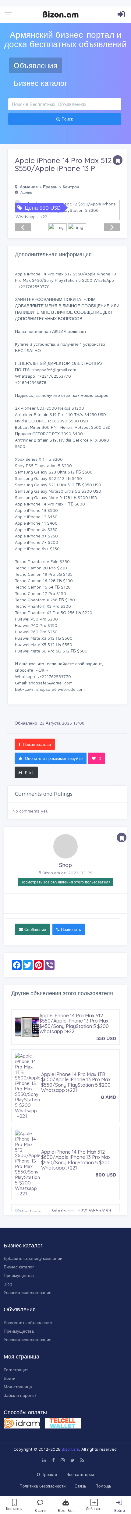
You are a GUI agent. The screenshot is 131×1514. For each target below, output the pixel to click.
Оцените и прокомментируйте (53, 758)
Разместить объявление (28, 1322)
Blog (8, 1283)
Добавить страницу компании (33, 1258)
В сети (40, 1510)
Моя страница (18, 1386)
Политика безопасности (42, 1486)
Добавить (94, 1508)
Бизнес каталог (19, 1266)
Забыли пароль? (20, 1395)
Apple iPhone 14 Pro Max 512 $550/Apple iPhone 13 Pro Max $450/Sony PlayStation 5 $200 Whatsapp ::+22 (74, 1023)
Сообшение (34, 929)
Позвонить (70, 929)
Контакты (14, 1508)
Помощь (103, 1486)
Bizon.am (70, 1449)
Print (28, 772)
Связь (80, 1486)
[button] (112, 210)
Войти (119, 1510)
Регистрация (16, 1369)
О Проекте (47, 1474)
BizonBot (66, 1510)
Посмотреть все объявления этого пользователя (65, 882)
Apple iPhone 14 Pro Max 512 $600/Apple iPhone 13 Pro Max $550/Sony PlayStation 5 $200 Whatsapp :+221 (76, 1160)
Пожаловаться (36, 744)
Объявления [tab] (35, 65)
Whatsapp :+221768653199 (81, 1211)
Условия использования (27, 1292)
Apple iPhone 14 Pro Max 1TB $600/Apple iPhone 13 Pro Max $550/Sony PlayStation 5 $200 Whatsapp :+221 (76, 1082)
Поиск (66, 119)
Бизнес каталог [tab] (40, 83)
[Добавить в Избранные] (117, 160)
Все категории (80, 1474)
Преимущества (19, 1275)
